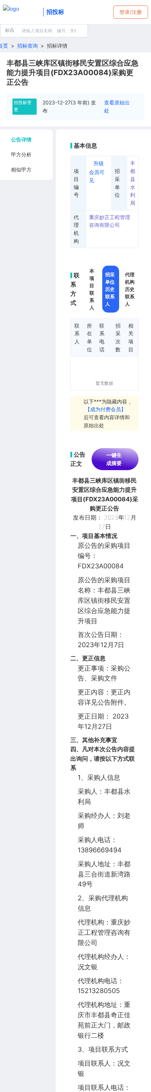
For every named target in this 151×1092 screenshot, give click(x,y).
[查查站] (21, 12)
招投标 (55, 11)
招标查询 (27, 46)
